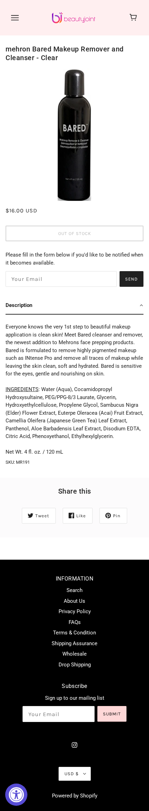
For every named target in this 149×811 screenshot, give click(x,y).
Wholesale (74, 654)
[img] (74, 745)
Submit (112, 713)
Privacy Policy (75, 611)
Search (74, 590)
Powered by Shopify (74, 796)
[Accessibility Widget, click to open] (16, 795)
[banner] (73, 17)
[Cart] (134, 18)
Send (131, 279)
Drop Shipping (75, 665)
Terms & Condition (74, 633)
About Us (74, 601)
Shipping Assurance (74, 643)
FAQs (75, 622)
